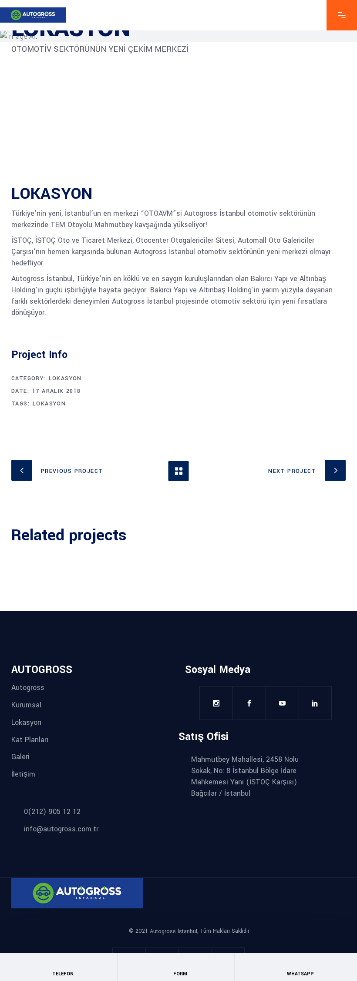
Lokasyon (65, 378)
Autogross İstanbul (173, 931)
